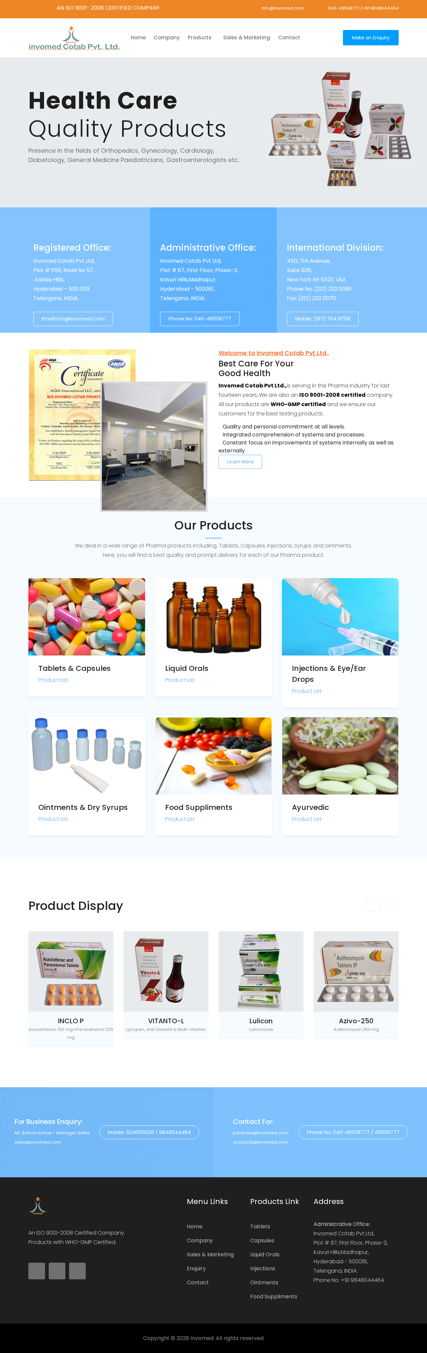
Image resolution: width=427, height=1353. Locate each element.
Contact (289, 37)
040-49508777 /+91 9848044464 (363, 8)
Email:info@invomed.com (73, 318)
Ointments (264, 1282)
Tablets (260, 1226)
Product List (53, 680)
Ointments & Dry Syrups (83, 807)
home (138, 37)
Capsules (262, 1240)
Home (194, 1226)
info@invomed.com (283, 8)
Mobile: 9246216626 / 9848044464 (149, 1132)
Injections (262, 1268)
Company (167, 37)
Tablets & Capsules (74, 668)
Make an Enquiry (371, 37)
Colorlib (274, 1338)
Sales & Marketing (246, 37)
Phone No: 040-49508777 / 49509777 (353, 1132)
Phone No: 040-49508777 (199, 318)
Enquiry (196, 1268)
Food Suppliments (199, 807)
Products (200, 37)
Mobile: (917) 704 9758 (322, 318)
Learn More (240, 461)
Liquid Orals (186, 668)
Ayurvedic (310, 807)
